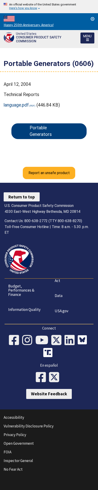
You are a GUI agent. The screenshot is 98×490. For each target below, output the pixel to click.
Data (58, 295)
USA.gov (61, 310)
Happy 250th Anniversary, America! (29, 25)
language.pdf (16, 105)
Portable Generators (41, 131)
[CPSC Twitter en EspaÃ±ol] (55, 377)
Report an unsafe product (49, 173)
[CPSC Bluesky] (83, 340)
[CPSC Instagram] (28, 340)
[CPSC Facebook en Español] (42, 377)
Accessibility (14, 417)
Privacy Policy (15, 434)
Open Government (19, 443)
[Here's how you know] (49, 6)
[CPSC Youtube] (43, 340)
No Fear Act (13, 469)
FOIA (7, 451)
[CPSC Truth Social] (49, 353)
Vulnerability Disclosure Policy (29, 426)
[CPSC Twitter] (57, 340)
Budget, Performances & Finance (21, 290)
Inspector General (18, 460)
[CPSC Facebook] (15, 340)
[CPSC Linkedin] (71, 340)
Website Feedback (49, 393)
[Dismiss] (92, 19)
